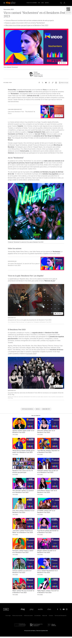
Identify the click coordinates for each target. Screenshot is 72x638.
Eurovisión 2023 (31, 353)
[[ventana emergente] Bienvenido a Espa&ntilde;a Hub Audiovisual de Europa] (52, 626)
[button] (4, 3)
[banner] (12, 3)
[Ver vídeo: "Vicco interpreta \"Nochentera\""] (36, 48)
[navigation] (37, 2)
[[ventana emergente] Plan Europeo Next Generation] (20, 626)
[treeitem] (32, 3)
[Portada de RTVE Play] (11, 3)
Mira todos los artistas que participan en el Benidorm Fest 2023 (26, 25)
